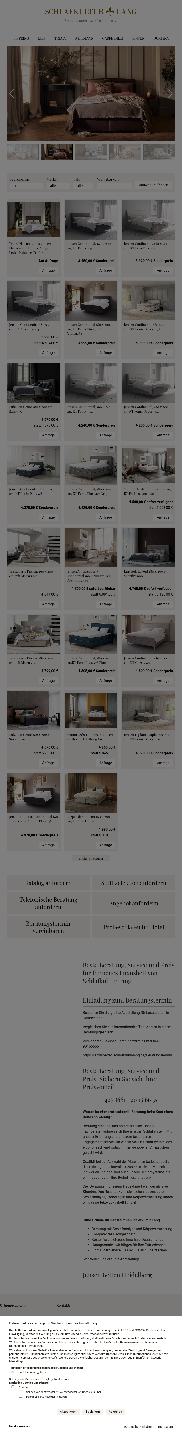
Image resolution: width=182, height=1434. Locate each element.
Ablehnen (115, 1411)
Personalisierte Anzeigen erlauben (46, 1396)
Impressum (165, 1426)
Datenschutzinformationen (26, 1345)
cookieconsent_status (33, 1372)
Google (23, 1387)
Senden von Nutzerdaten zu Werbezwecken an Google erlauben (64, 1392)
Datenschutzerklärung (139, 1426)
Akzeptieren (68, 1411)
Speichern (93, 1411)
